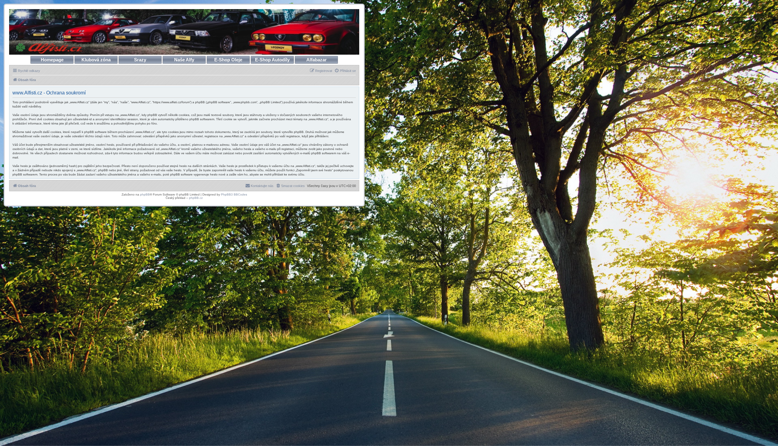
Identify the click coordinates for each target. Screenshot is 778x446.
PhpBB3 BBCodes (234, 194)
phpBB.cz (196, 197)
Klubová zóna (96, 59)
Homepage (52, 59)
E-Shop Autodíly (272, 59)
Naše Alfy (184, 59)
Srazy (140, 59)
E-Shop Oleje (228, 59)
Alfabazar (316, 59)
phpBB (145, 194)
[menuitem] (345, 70)
